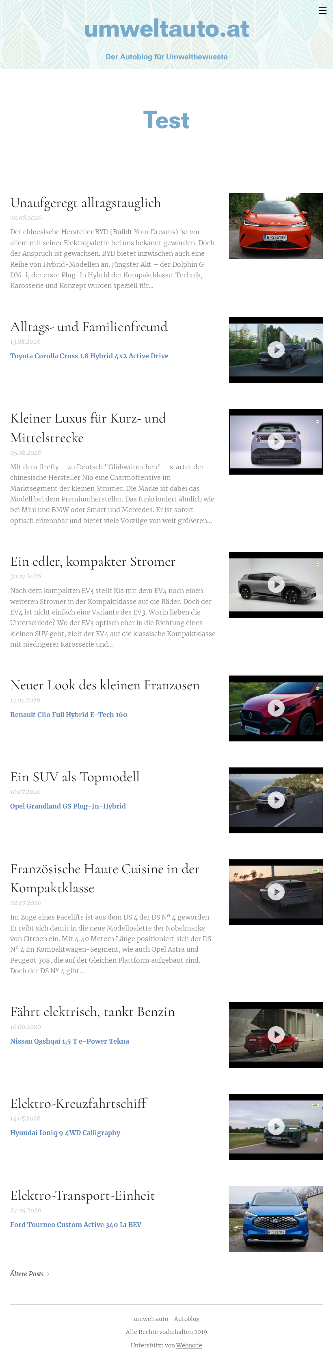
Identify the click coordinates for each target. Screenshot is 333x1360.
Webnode (189, 1345)
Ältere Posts (26, 1274)
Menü (323, 10)
